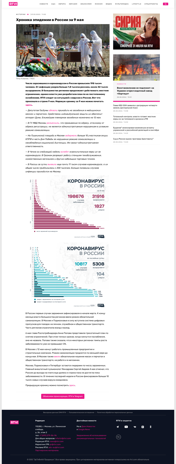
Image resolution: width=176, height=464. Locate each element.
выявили (52, 164)
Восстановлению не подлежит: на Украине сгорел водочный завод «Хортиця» (135, 91)
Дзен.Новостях (88, 426)
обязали (53, 110)
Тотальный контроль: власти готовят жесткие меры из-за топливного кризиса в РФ (134, 117)
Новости (44, 4)
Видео (109, 4)
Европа (62, 4)
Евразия (73, 4)
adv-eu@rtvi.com (56, 447)
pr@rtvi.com (55, 444)
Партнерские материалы (47, 450)
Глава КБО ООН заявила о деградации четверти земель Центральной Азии (135, 106)
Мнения (99, 4)
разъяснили (53, 123)
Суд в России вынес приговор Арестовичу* (133, 139)
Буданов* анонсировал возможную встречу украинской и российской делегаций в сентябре (136, 129)
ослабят (65, 151)
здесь (29, 105)
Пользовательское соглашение (81, 412)
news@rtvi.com (56, 441)
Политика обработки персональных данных (115, 412)
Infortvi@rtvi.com (63, 438)
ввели (57, 356)
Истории (21, 14)
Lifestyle (136, 4)
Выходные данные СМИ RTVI (54, 412)
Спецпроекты (151, 4)
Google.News (84, 429)
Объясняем (86, 4)
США (53, 4)
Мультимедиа (122, 4)
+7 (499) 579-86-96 (48, 435)
